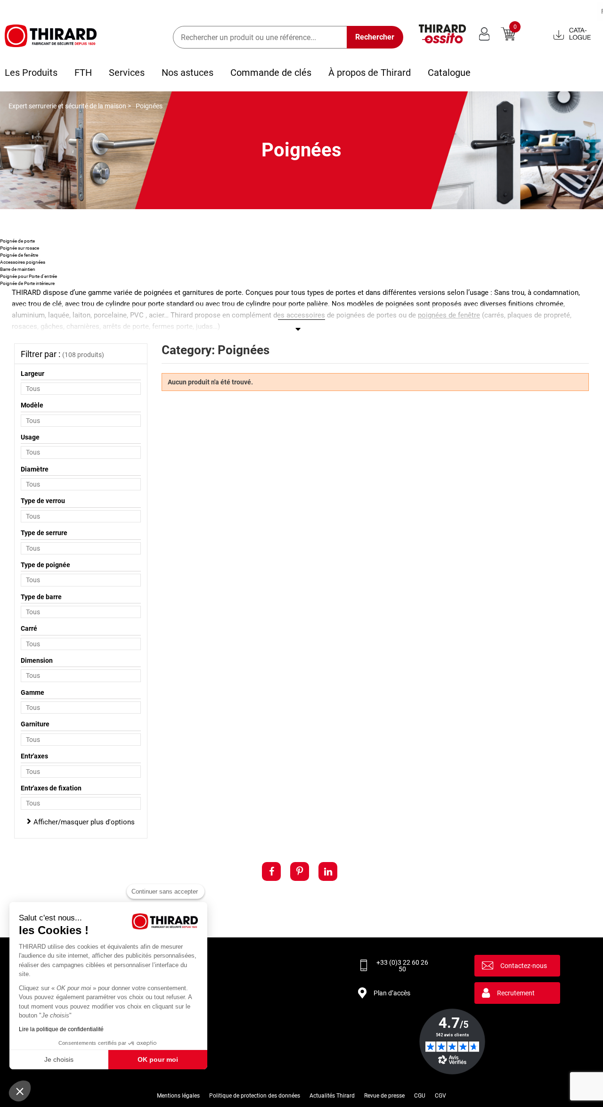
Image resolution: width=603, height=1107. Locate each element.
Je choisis (58, 1059)
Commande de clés (270, 72)
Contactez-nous (523, 965)
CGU (419, 1095)
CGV (440, 1095)
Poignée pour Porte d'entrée (28, 276)
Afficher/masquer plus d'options (84, 822)
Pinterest (299, 871)
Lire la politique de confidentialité (61, 1029)
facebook (271, 871)
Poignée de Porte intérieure (27, 283)
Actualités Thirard (332, 1095)
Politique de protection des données (254, 1095)
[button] (19, 1091)
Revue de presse (384, 1095)
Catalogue (449, 72)
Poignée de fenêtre (19, 255)
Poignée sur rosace (19, 248)
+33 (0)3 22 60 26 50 (402, 966)
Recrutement (516, 993)
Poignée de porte (17, 241)
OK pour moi (158, 1059)
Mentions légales (178, 1095)
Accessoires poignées (22, 262)
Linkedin (327, 871)
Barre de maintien (17, 269)
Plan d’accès (392, 993)
